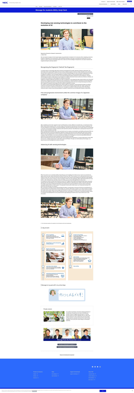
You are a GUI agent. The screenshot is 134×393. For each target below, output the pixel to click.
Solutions (35, 375)
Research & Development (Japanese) (67, 354)
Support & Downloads (74, 373)
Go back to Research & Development (66, 347)
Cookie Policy (34, 391)
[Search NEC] (131, 4)
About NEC (40, 6)
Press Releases (54, 373)
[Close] (132, 391)
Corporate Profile (91, 373)
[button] (103, 4)
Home (36, 6)
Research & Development (47, 6)
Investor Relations (92, 375)
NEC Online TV (91, 379)
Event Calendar (54, 375)
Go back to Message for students (66, 344)
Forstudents (55, 6)
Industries (35, 377)
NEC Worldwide (91, 377)
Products (34, 373)
